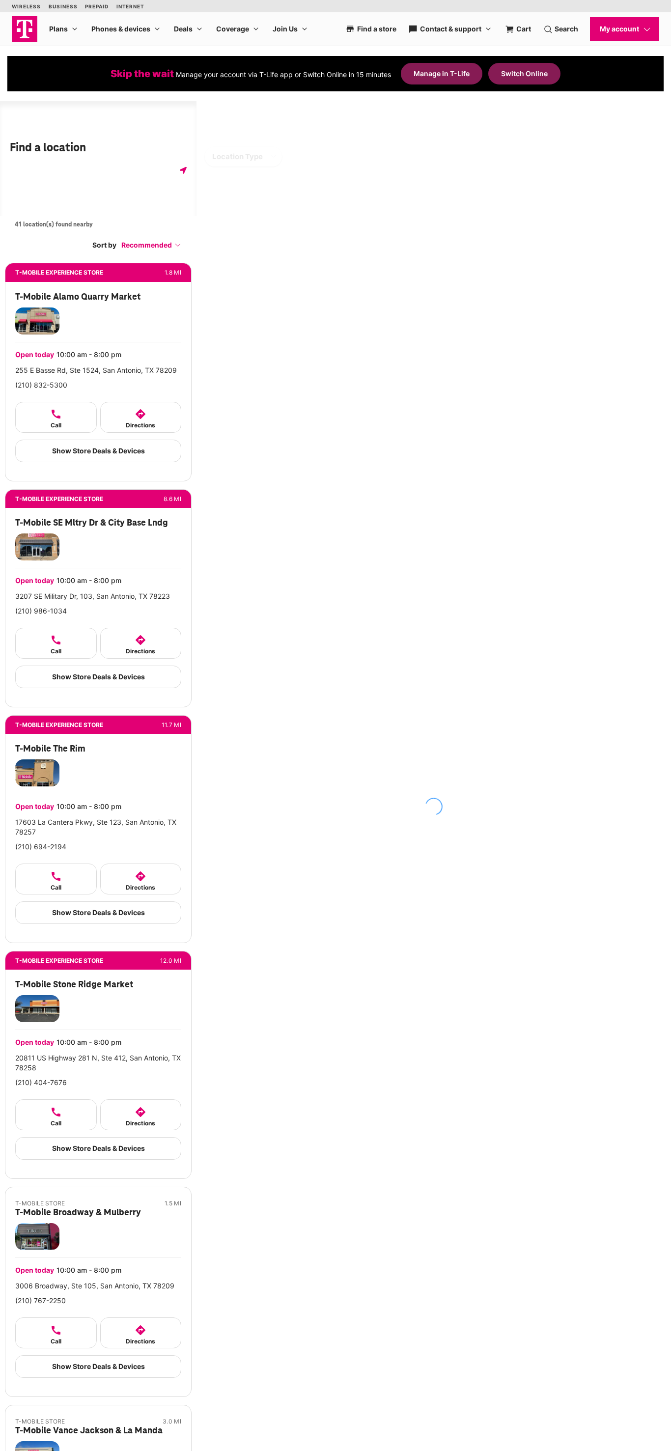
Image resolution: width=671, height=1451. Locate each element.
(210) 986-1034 (41, 611)
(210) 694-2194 (40, 846)
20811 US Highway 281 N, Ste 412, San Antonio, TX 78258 (98, 1063)
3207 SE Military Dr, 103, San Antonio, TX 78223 (92, 596)
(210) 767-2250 (40, 1300)
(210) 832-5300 (41, 385)
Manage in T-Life (442, 73)
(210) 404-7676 (41, 1082)
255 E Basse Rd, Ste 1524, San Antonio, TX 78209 (96, 370)
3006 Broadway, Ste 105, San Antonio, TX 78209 (94, 1286)
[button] (151, 245)
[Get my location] (183, 170)
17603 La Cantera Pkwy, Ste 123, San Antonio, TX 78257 (95, 827)
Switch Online (524, 73)
